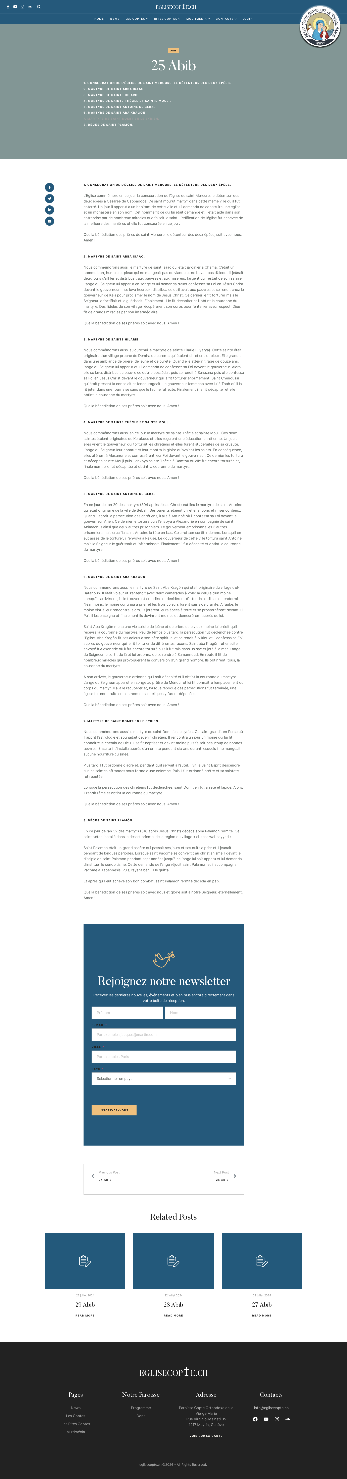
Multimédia (75, 1432)
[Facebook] (49, 187)
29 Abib (85, 1305)
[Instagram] (22, 7)
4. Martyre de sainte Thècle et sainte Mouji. (127, 100)
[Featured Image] (85, 1261)
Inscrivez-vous (114, 1110)
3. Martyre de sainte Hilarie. (112, 95)
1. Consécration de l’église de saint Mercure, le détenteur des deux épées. (157, 83)
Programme (141, 1408)
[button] (39, 7)
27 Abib (262, 1305)
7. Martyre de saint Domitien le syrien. (121, 118)
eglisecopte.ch (150, 1465)
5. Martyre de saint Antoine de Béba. (119, 106)
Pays (97, 1069)
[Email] (49, 221)
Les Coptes (75, 1416)
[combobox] (164, 1078)
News (76, 1408)
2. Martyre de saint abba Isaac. (114, 89)
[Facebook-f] (8, 7)
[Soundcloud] (30, 7)
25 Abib (173, 67)
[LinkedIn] (49, 210)
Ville (98, 1047)
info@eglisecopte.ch (271, 1408)
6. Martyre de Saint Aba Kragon (114, 112)
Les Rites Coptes (75, 1424)
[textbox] (163, 1078)
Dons (141, 1416)
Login (248, 18)
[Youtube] (15, 7)
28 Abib (173, 1305)
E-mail (99, 1025)
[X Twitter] (49, 198)
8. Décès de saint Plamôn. (109, 124)
